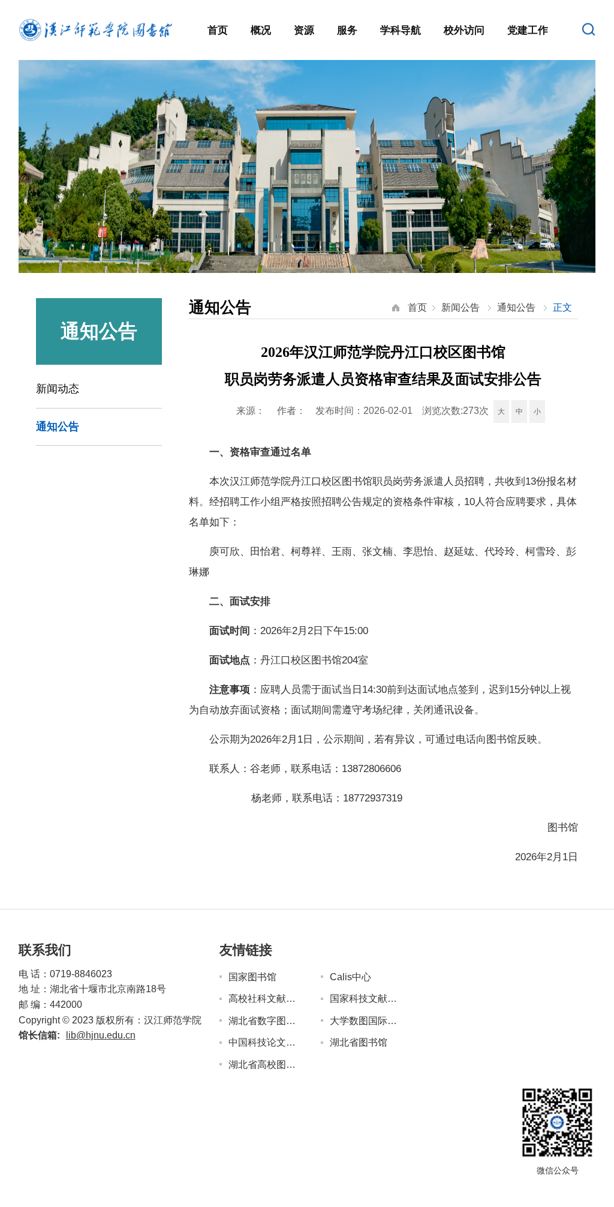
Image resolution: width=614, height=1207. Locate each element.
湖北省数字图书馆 (264, 1021)
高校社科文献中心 (264, 998)
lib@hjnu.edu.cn (101, 1035)
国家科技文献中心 (366, 998)
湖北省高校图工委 (264, 1064)
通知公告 (57, 427)
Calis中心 (350, 977)
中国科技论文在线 (264, 1042)
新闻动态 (57, 389)
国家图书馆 (252, 977)
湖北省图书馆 (358, 1042)
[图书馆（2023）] (95, 29)
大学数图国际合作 (366, 1021)
